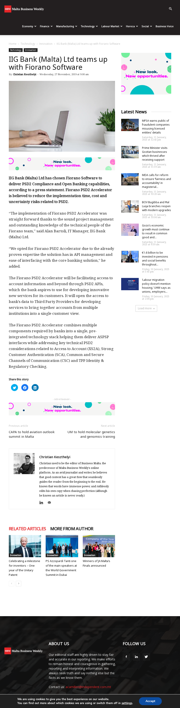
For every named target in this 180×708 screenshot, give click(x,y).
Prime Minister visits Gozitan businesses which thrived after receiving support (154, 154)
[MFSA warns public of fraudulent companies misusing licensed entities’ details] (130, 125)
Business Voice (165, 26)
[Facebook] (126, 656)
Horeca (130, 26)
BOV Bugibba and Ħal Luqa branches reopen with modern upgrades (156, 206)
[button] (170, 9)
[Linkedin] (43, 502)
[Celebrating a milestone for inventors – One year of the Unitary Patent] (25, 546)
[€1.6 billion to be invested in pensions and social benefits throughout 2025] (130, 257)
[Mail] (50, 502)
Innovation (45, 44)
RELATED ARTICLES (27, 529)
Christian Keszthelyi (24, 74)
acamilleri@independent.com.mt (88, 687)
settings (127, 703)
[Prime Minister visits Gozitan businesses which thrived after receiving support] (130, 152)
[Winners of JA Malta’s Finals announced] (99, 546)
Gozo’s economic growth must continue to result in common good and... (155, 231)
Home (12, 44)
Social (145, 26)
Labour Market (110, 26)
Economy (27, 26)
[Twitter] (146, 656)
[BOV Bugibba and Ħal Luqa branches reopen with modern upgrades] (130, 206)
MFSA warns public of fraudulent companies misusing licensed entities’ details (156, 126)
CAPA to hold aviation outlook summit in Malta (32, 434)
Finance (44, 26)
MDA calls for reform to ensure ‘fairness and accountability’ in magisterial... (156, 181)
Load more (145, 308)
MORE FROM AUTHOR (71, 529)
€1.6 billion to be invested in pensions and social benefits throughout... (155, 258)
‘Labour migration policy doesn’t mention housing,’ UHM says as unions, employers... (156, 286)
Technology (88, 26)
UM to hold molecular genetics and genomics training (91, 434)
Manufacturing (65, 26)
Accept (150, 701)
